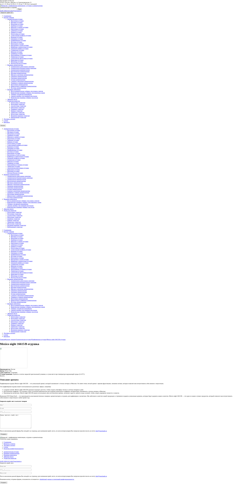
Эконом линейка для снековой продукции (24, 96)
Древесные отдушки (17, 57)
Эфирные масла (12, 99)
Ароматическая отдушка (14, 19)
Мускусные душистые (18, 114)
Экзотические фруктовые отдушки (22, 58)
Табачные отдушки (17, 30)
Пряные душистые (16, 111)
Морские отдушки (16, 52)
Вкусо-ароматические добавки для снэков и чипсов (27, 91)
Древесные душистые (17, 112)
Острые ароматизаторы (18, 79)
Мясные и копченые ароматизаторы (22, 75)
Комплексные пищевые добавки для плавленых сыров (28, 93)
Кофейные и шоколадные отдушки (21, 47)
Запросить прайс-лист (7, 12)
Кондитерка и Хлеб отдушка (20, 45)
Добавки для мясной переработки (21, 94)
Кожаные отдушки (16, 37)
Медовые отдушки (16, 22)
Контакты (7, 122)
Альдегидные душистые (18, 106)
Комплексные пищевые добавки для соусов (24, 97)
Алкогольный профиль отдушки (21, 35)
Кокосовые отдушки (17, 60)
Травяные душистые (17, 109)
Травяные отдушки (17, 53)
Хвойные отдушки (17, 25)
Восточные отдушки (17, 21)
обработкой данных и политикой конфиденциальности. (57, 479)
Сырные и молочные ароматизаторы (22, 81)
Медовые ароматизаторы (18, 73)
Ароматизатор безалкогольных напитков (23, 68)
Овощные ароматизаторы (19, 76)
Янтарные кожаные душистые (20, 115)
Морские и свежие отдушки (19, 27)
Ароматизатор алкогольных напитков (22, 66)
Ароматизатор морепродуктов (20, 70)
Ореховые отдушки (17, 39)
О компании (7, 16)
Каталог (3, 125)
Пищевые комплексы (13, 89)
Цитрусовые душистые (18, 102)
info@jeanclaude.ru (15, 11)
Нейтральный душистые (18, 117)
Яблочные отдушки (17, 61)
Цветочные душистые (18, 107)
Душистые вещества (13, 101)
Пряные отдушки (16, 32)
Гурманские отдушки (17, 50)
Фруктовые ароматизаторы (19, 84)
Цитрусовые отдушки (17, 34)
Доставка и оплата (9, 119)
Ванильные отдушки (17, 43)
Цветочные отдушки (17, 29)
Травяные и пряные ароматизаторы (22, 83)
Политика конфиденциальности (14, 448)
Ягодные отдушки (16, 42)
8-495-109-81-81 (5, 11)
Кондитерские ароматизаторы (20, 71)
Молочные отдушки (17, 24)
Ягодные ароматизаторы (18, 88)
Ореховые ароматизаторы (19, 78)
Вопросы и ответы (9, 444)
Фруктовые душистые (18, 104)
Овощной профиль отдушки (19, 48)
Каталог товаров (9, 17)
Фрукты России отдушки (19, 63)
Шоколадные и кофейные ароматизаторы (23, 86)
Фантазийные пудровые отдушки (21, 55)
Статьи (6, 120)
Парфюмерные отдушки (18, 40)
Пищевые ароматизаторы (15, 65)
